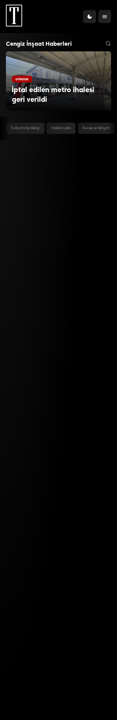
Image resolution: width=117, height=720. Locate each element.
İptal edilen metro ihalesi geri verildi (53, 95)
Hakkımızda (61, 128)
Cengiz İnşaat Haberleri (39, 43)
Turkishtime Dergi (25, 128)
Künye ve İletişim (96, 128)
